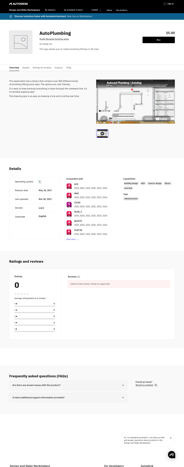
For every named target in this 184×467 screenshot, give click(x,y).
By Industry (50, 10)
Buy (159, 39)
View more (71, 239)
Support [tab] (59, 67)
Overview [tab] (14, 67)
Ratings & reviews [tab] (42, 67)
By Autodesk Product (73, 10)
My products (121, 10)
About (109, 10)
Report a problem (144, 385)
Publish (94, 10)
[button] (68, 385)
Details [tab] (25, 67)
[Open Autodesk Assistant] (171, 454)
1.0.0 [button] (41, 207)
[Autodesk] (18, 4)
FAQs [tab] (68, 67)
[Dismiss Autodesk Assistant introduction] (171, 438)
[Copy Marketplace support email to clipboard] (156, 385)
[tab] (102, 135)
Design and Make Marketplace (24, 10)
